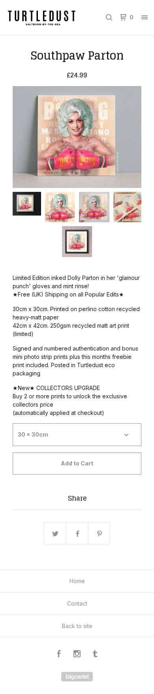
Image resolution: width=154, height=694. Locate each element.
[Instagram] (77, 654)
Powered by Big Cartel (77, 676)
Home (77, 581)
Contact (77, 603)
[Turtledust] (41, 17)
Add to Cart (77, 463)
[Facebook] (59, 654)
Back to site (77, 626)
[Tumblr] (95, 654)
